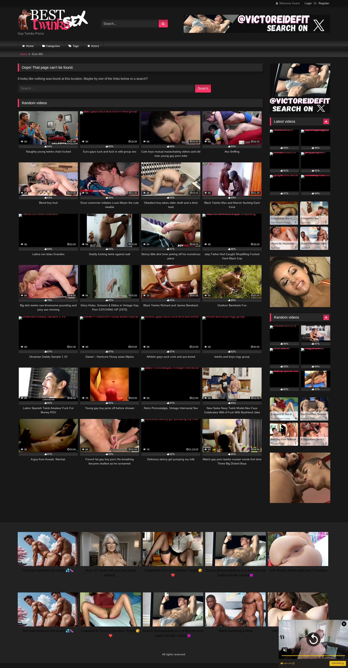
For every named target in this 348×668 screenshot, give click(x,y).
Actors (95, 46)
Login (308, 3)
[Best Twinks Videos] (53, 20)
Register (324, 3)
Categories (53, 46)
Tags (76, 46)
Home (30, 46)
